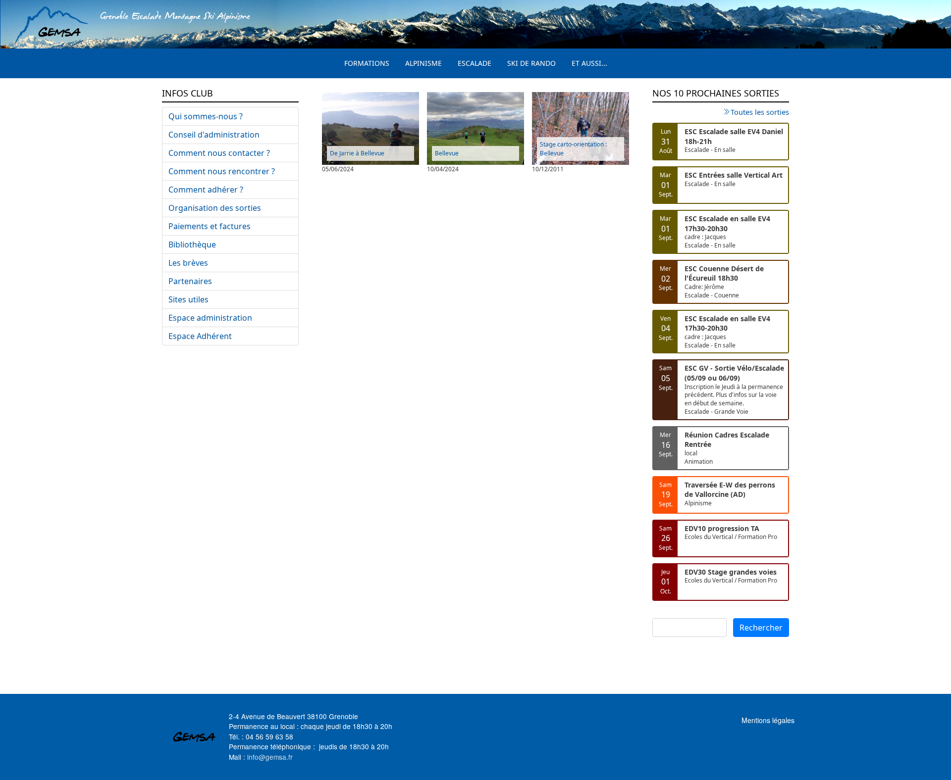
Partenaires (190, 281)
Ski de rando (531, 63)
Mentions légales (767, 720)
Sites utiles (188, 299)
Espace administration (210, 317)
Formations (366, 63)
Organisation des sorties (214, 207)
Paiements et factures (209, 226)
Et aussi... (589, 63)
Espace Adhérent (200, 336)
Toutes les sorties (760, 112)
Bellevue (447, 153)
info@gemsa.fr (270, 757)
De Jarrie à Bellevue (357, 153)
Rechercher (761, 627)
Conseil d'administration (214, 134)
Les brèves (188, 262)
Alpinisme (423, 63)
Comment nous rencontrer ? (221, 171)
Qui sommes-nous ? (205, 116)
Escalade (474, 63)
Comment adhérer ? (205, 189)
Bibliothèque (192, 244)
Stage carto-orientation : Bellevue (573, 148)
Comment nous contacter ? (219, 152)
